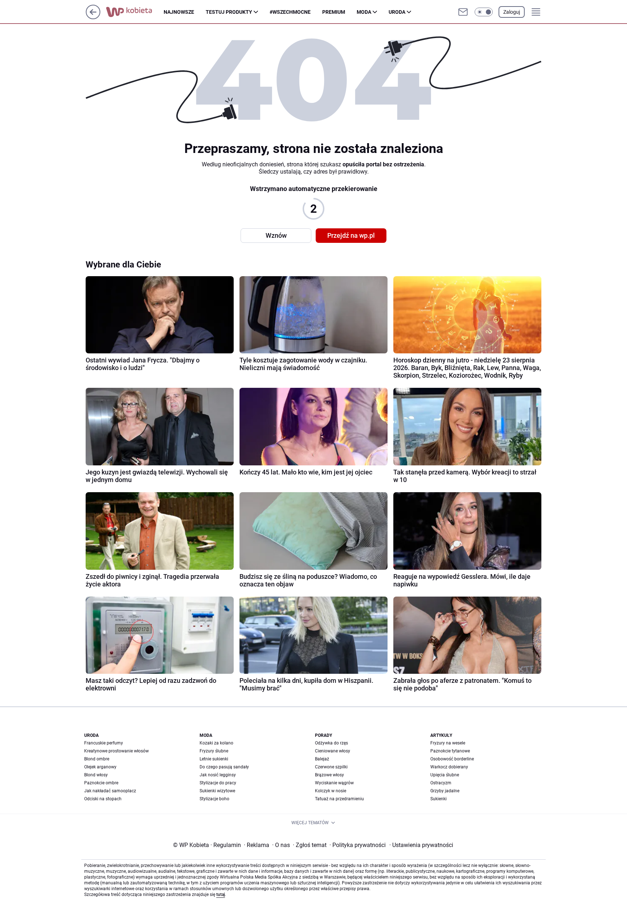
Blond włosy (96, 774)
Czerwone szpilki (331, 766)
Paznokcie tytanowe (450, 751)
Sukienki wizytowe (217, 790)
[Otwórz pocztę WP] (463, 12)
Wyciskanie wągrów (334, 782)
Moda (364, 12)
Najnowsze (179, 12)
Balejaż (322, 758)
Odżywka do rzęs (331, 743)
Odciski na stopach (103, 798)
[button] (484, 12)
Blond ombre (96, 758)
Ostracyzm (440, 782)
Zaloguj (511, 12)
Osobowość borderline (452, 758)
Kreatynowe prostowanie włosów (116, 751)
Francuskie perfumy (103, 743)
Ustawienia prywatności (421, 845)
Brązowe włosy (329, 774)
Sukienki (438, 798)
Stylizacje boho (214, 798)
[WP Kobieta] (135, 12)
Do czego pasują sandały (224, 766)
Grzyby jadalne (444, 790)
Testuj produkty (229, 12)
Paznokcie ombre (101, 782)
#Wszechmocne (290, 12)
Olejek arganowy (100, 766)
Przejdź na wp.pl (351, 235)
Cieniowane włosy (332, 751)
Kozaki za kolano (216, 743)
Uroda (397, 12)
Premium (333, 12)
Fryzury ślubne (214, 751)
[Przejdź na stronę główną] (93, 17)
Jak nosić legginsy (218, 774)
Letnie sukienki (214, 758)
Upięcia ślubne (444, 774)
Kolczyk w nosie (330, 790)
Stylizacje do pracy (218, 782)
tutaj (220, 894)
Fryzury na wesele (447, 743)
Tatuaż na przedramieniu (339, 798)
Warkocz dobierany (449, 766)
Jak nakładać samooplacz (110, 790)
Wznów (276, 235)
